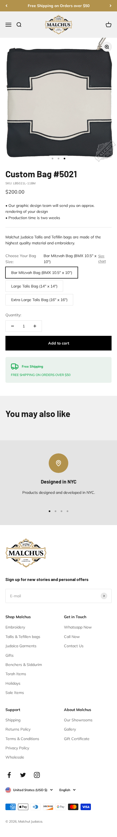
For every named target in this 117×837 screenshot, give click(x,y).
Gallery (70, 729)
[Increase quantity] (35, 326)
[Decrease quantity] (12, 326)
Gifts (9, 655)
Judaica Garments (20, 645)
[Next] (111, 6)
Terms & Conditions (22, 738)
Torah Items (15, 673)
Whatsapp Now (78, 627)
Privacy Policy (17, 748)
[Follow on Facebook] (9, 775)
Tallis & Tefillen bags (22, 636)
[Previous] (6, 6)
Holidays (12, 683)
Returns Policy (17, 729)
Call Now (72, 636)
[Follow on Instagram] (37, 775)
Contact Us (74, 645)
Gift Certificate (77, 738)
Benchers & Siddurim (23, 664)
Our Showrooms (78, 720)
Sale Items (14, 692)
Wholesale (14, 757)
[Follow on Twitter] (23, 775)
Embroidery (15, 627)
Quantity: (13, 314)
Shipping (12, 720)
